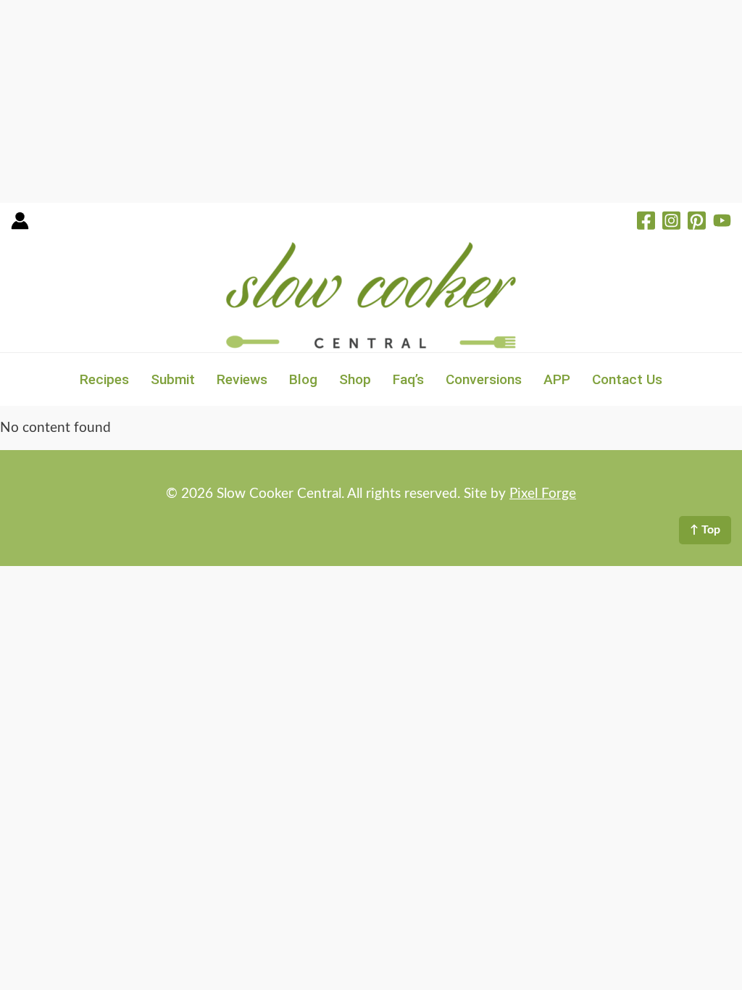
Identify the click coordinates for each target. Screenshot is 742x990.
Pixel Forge (542, 494)
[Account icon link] (20, 226)
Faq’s (408, 379)
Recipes (104, 379)
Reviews (242, 379)
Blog (303, 379)
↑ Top (705, 530)
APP (556, 379)
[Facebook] (646, 222)
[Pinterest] (697, 222)
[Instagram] (671, 222)
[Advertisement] (371, 101)
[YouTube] (722, 222)
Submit (173, 379)
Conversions (484, 379)
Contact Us (627, 379)
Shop (355, 379)
